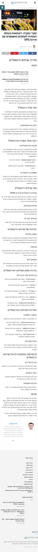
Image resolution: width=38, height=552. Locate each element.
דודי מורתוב (23, 46)
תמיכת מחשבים (28, 484)
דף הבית (35, 547)
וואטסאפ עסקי (28, 482)
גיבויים (31, 479)
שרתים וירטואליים (23, 8)
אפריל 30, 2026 (24, 83)
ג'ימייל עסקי (29, 467)
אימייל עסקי (29, 463)
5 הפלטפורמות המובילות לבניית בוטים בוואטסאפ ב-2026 (19, 491)
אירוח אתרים (31, 8)
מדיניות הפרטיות (27, 547)
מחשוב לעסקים (28, 477)
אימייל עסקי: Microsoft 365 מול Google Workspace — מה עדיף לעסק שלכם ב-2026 (12, 511)
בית (36, 8)
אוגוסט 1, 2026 (24, 76)
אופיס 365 (30, 465)
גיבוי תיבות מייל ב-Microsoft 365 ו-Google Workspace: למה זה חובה (20, 487)
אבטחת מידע (29, 472)
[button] (2, 7)
